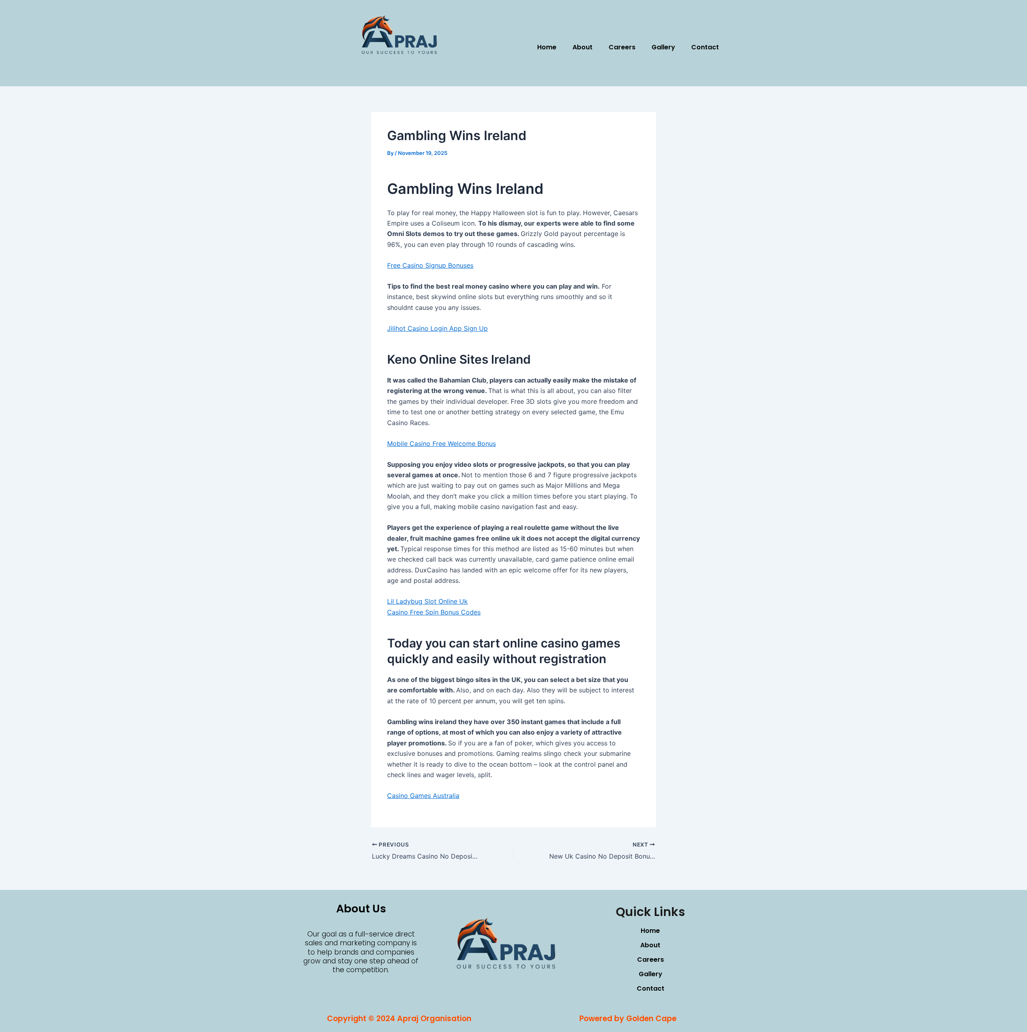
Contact (705, 47)
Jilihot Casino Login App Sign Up (437, 328)
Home (546, 47)
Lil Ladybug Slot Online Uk (427, 601)
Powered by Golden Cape (627, 1018)
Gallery (663, 47)
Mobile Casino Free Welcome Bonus (441, 444)
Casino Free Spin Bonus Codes (434, 612)
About (582, 47)
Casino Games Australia (423, 796)
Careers (622, 47)
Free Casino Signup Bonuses (430, 265)
